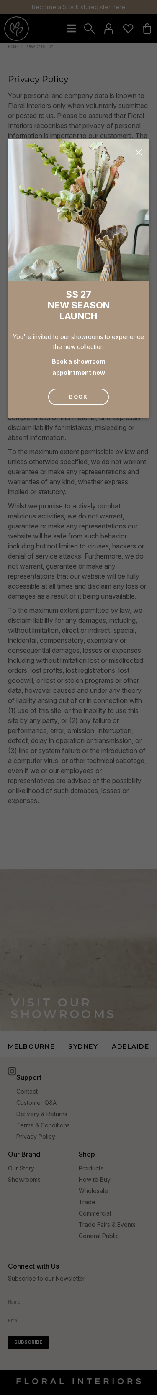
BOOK (78, 396)
